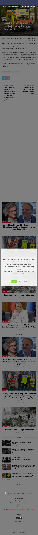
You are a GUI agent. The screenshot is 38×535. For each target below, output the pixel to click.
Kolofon (19, 505)
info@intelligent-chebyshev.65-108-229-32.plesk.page (21, 510)
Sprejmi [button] (14, 281)
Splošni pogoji (19, 501)
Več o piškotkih (22, 281)
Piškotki (19, 507)
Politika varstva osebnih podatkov (19, 503)
